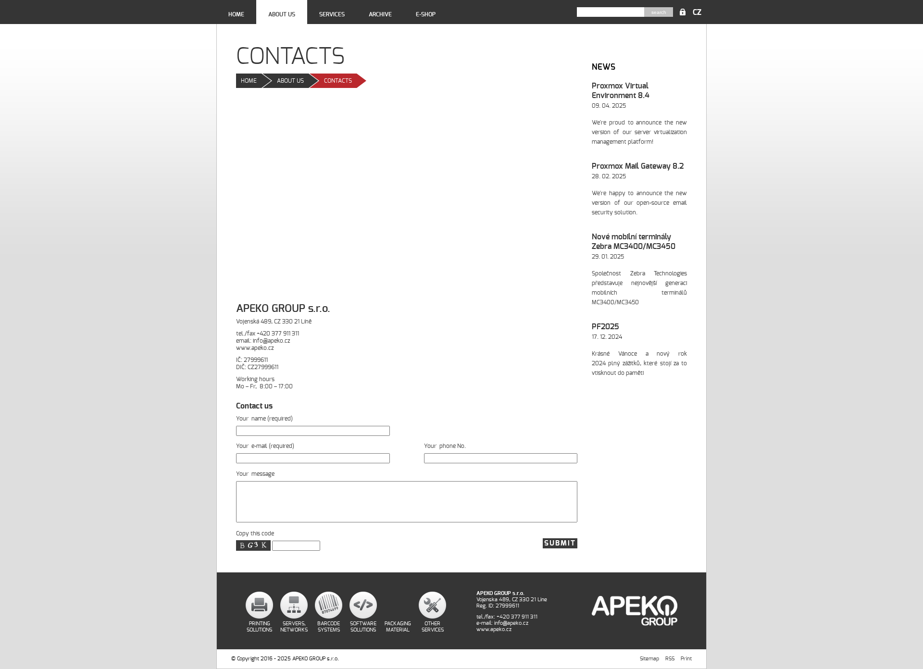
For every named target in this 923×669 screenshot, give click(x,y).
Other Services (433, 626)
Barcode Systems (328, 626)
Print (686, 658)
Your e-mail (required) (265, 446)
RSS (669, 658)
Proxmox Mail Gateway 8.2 (638, 166)
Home (236, 14)
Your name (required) (264, 418)
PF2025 (605, 327)
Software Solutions (363, 626)
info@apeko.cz (271, 341)
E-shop (426, 14)
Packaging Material (398, 626)
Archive (380, 14)
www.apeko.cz (255, 348)
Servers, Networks (294, 626)
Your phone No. (445, 446)
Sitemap (649, 658)
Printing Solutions (259, 626)
